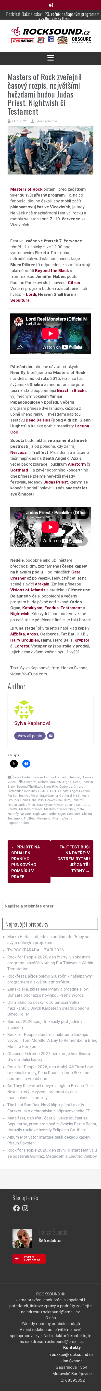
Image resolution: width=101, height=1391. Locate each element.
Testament (71, 607)
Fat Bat (12, 795)
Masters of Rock (31, 809)
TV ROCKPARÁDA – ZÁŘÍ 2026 (35, 949)
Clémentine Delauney (22, 791)
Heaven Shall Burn (57, 800)
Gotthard (65, 795)
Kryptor (82, 640)
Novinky (87, 777)
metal (81, 809)
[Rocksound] (50, 31)
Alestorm (29, 782)
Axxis (76, 782)
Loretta (13, 809)
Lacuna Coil (73, 805)
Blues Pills (51, 786)
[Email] (50, 735)
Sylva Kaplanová (46, 121)
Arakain (55, 782)
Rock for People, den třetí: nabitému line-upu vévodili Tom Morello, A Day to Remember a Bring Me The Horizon (52, 1040)
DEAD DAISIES (48, 791)
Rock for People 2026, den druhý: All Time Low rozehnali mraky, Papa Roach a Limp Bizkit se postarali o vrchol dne (50, 1072)
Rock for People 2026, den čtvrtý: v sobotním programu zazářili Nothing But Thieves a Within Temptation (50, 963)
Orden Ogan (57, 814)
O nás (50, 1317)
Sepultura (74, 814)
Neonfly (13, 814)
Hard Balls (36, 800)
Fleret (34, 795)
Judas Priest (27, 805)
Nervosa (26, 814)
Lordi (31, 294)
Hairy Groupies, (25, 640)
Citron (78, 786)
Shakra (87, 814)
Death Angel (69, 791)
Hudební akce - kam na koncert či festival (51, 777)
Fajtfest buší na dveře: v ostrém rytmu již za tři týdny (73, 859)
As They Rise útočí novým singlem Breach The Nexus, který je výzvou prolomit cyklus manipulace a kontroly (49, 1091)
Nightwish (40, 814)
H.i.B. (76, 795)
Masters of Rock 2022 (59, 809)
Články (16, 777)
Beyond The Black (29, 786)
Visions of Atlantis (50, 818)
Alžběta (17, 634)
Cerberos (65, 786)
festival (24, 795)
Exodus (51, 607)
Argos (32, 634)
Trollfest (30, 818)
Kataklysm (32, 607)
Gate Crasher (49, 795)
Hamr (24, 800)
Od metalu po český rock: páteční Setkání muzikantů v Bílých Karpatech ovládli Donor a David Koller (48, 1008)
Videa (12, 782)
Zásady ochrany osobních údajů (50, 1323)
